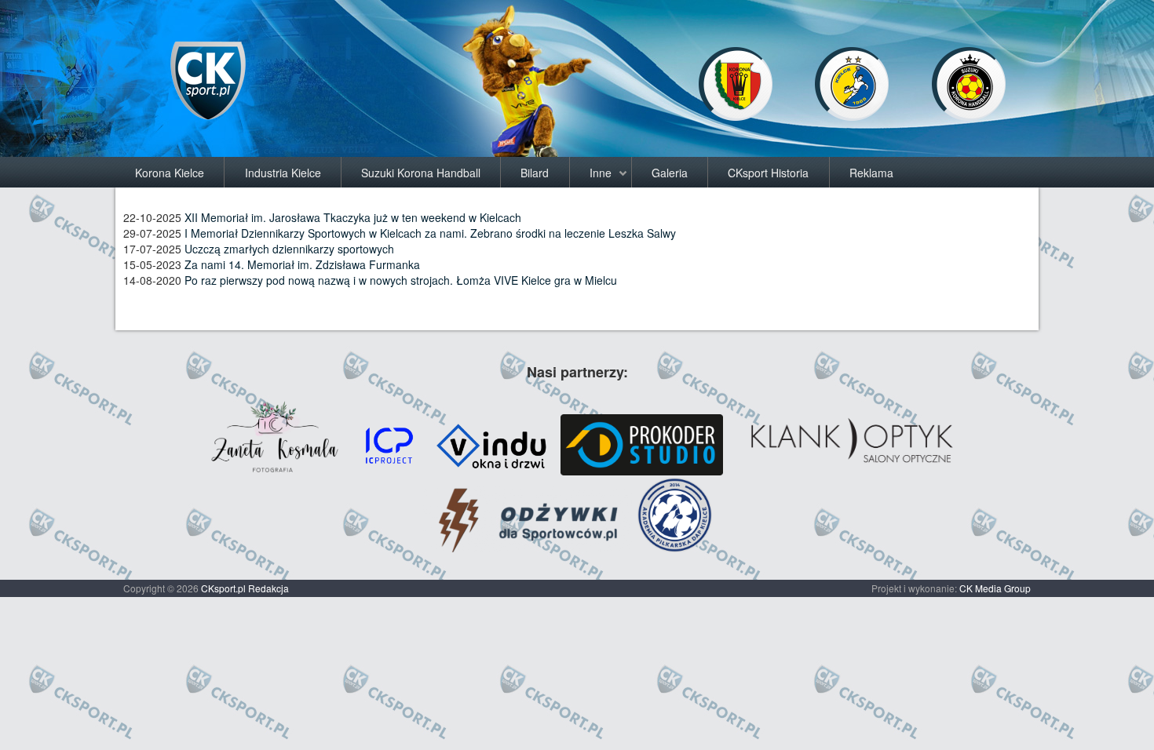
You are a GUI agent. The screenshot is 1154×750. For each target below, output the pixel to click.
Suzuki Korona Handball (420, 172)
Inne (601, 172)
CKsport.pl (223, 588)
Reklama (871, 172)
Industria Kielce (283, 172)
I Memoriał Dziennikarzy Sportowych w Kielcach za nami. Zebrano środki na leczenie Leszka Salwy (430, 233)
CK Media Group (995, 588)
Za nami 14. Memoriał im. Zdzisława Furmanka (302, 264)
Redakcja (268, 588)
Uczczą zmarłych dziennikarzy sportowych (289, 249)
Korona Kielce (169, 172)
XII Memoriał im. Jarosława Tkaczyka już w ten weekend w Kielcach (352, 217)
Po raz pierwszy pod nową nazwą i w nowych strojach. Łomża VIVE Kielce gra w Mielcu (400, 280)
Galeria (670, 172)
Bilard (534, 172)
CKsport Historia (768, 172)
